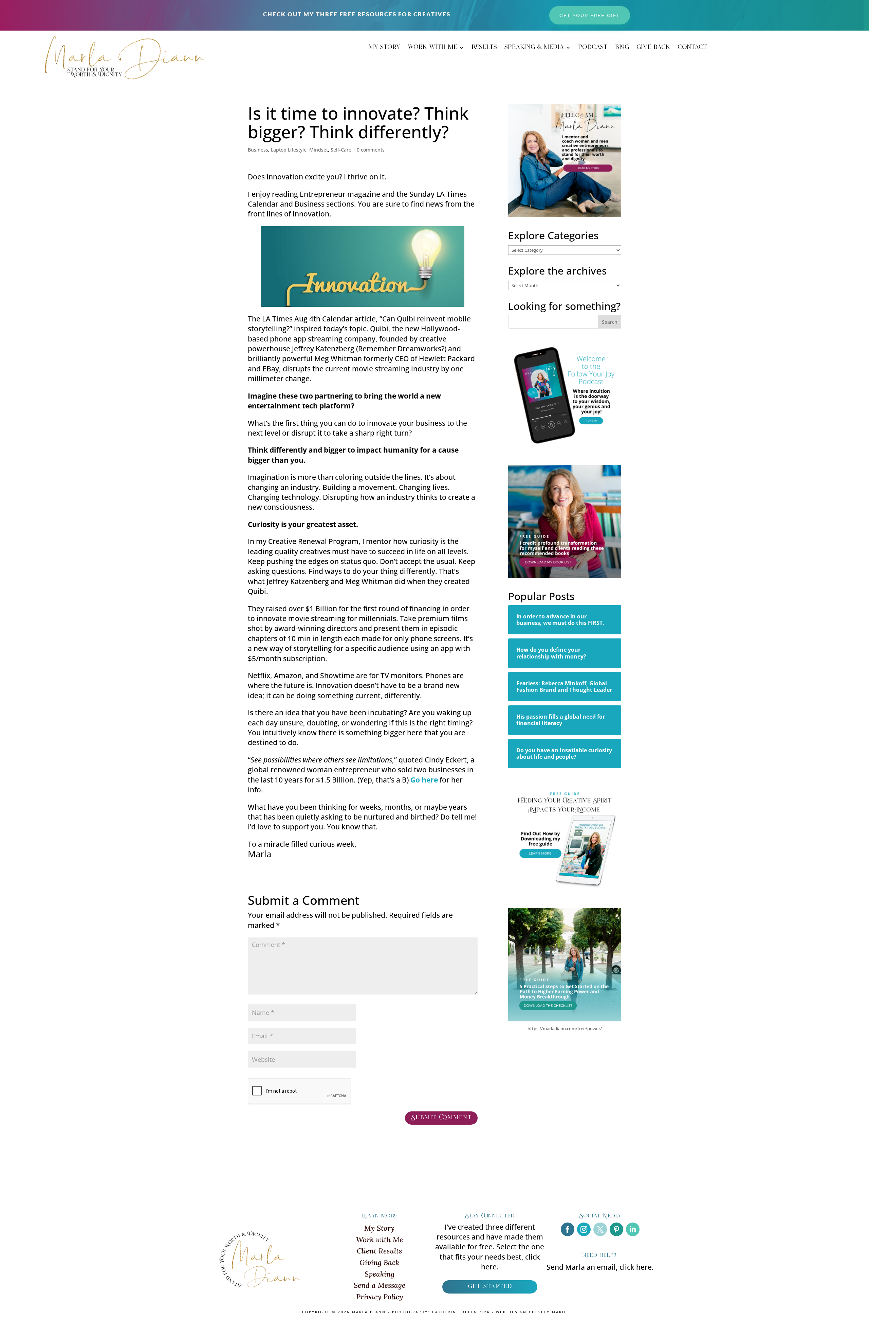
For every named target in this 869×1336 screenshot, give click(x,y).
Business (258, 149)
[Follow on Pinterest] (616, 1229)
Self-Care (341, 149)
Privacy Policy (379, 1296)
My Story (379, 1228)
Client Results (379, 1250)
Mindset (318, 149)
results (484, 48)
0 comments (371, 149)
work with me (432, 48)
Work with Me (379, 1239)
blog (622, 48)
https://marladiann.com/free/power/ (565, 1028)
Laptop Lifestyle (289, 149)
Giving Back (379, 1262)
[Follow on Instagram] (584, 1229)
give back (653, 48)
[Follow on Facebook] (567, 1229)
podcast (593, 48)
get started (490, 1286)
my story (384, 48)
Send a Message (379, 1285)
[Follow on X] (600, 1229)
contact (692, 48)
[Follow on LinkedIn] (633, 1229)
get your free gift (589, 15)
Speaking (379, 1274)
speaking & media (534, 48)
